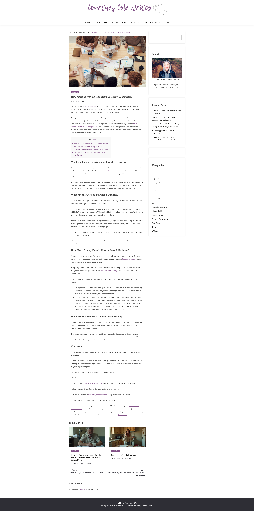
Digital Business (158, 179)
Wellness (155, 231)
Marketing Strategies (159, 207)
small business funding (109, 271)
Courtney (85, 101)
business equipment (129, 259)
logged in (81, 489)
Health (124, 22)
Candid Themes (147, 506)
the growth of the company (93, 383)
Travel (144, 22)
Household (156, 199)
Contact (167, 22)
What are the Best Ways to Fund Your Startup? (89, 152)
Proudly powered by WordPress (112, 506)
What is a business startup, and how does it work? (90, 144)
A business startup (114, 171)
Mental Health (157, 211)
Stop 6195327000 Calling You (123, 455)
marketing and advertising (97, 395)
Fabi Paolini (122, 415)
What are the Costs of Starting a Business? (87, 147)
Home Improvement (159, 195)
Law (105, 22)
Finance (97, 22)
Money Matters (157, 215)
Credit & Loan (75, 92)
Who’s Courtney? (155, 22)
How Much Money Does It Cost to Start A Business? (91, 149)
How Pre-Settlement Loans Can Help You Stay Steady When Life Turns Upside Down (87, 457)
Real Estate (114, 22)
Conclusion (77, 155)
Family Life (135, 22)
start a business (90, 106)
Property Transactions (160, 219)
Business (87, 22)
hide (94, 139)
